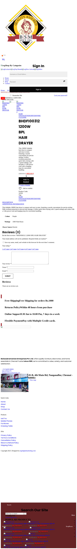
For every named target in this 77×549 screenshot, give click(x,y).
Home (3, 90)
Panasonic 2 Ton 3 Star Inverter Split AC (16, 523)
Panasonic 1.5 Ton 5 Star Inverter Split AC (42, 523)
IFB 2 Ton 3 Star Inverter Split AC (39, 535)
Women (8, 517)
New (15, 517)
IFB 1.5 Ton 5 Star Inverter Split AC (15, 541)
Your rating (6, 246)
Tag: (20, 195)
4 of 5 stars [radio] (27, 249)
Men (12, 517)
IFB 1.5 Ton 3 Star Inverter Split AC (37, 541)
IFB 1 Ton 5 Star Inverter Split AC (14, 547)
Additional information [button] (13, 204)
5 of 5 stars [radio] (35, 249)
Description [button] (7, 202)
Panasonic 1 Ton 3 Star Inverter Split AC (16, 535)
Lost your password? (60, 95)
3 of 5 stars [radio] (20, 249)
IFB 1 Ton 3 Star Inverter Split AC (35, 547)
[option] (5, 106)
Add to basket (26, 180)
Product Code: (23, 191)
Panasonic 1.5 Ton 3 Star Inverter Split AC (17, 529)
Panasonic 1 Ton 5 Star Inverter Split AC (42, 529)
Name (4, 267)
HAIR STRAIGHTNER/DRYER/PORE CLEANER (30, 115)
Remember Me (17, 95)
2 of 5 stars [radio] (13, 249)
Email (4, 271)
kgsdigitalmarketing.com (28, 451)
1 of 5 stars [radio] (5, 249)
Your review (6, 264)
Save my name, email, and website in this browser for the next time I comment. (30, 242)
